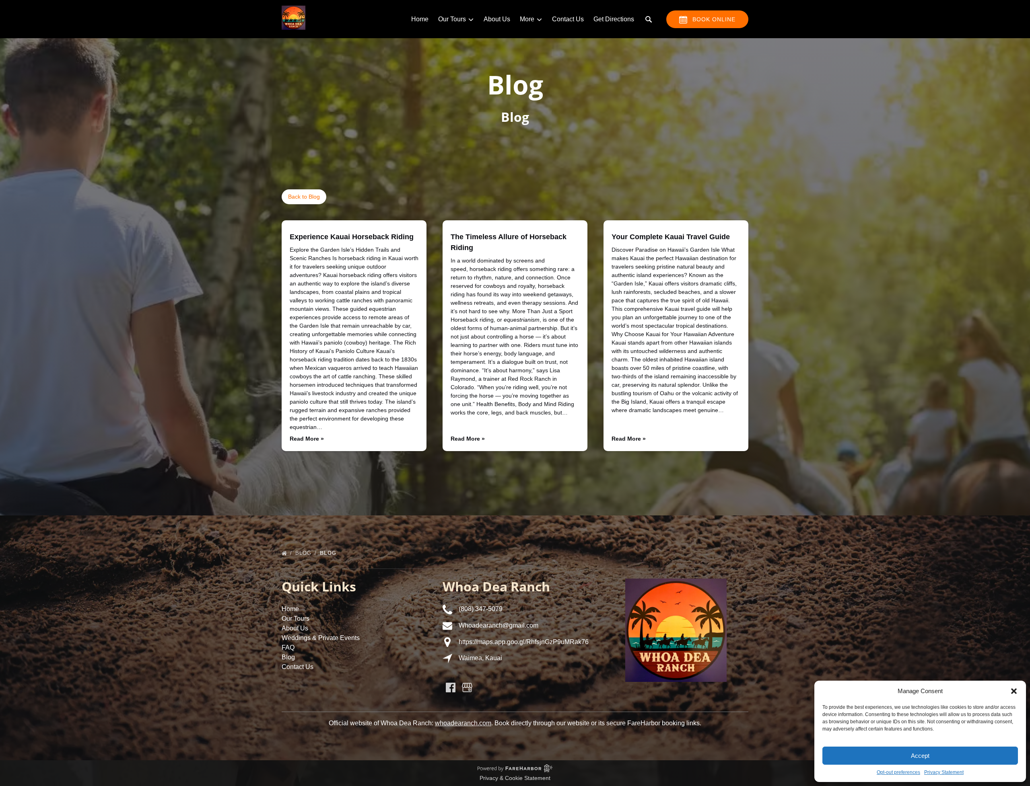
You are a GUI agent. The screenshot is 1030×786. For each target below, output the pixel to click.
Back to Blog (304, 196)
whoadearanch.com (463, 723)
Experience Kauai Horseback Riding (352, 237)
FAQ (288, 647)
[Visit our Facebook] (450, 687)
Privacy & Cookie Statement (515, 778)
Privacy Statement (944, 772)
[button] (1014, 691)
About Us (497, 19)
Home (419, 19)
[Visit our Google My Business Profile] (467, 687)
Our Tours (295, 618)
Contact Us (568, 19)
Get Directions (613, 19)
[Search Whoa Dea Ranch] (648, 19)
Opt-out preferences (898, 772)
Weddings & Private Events (321, 637)
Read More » (307, 438)
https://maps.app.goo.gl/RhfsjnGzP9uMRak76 (524, 641)
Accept (920, 755)
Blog (304, 553)
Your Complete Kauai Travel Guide (671, 237)
